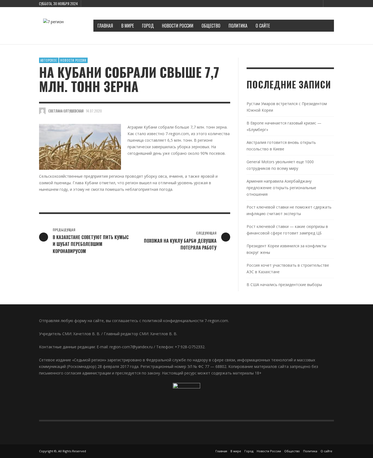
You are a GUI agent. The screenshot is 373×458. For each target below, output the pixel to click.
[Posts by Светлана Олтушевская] (42, 111)
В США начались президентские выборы (284, 284)
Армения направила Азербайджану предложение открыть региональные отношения (281, 188)
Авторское (48, 60)
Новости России (73, 60)
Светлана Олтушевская (66, 111)
